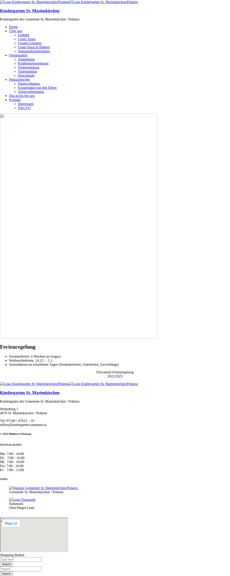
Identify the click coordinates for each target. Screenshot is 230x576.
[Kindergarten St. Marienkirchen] (34, 2)
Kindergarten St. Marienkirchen (30, 10)
